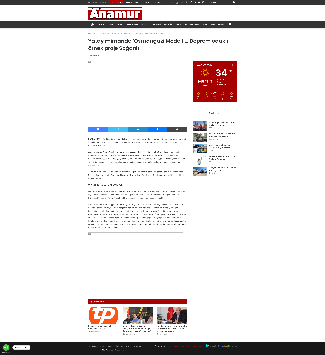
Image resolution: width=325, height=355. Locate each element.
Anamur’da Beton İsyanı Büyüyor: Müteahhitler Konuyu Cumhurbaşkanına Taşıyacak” (137, 328)
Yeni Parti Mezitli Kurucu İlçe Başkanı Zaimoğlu (222, 157)
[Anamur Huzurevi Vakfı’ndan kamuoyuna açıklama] (200, 137)
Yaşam (179, 24)
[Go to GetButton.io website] (6, 352)
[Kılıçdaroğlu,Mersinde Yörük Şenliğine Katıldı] (200, 126)
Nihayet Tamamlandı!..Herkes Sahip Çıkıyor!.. (143, 2)
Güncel (101, 24)
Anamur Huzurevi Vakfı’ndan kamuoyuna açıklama (222, 135)
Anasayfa (94, 33)
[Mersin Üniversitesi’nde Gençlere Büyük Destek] (200, 148)
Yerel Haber (132, 24)
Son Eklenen (215, 113)
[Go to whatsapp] (6, 347)
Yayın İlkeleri (185, 346)
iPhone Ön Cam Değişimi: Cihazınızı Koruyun (99, 327)
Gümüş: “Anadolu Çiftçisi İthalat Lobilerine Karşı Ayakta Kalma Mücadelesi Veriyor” (172, 328)
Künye (194, 346)
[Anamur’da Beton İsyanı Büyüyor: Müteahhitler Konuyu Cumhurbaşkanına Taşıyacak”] (138, 315)
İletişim (201, 346)
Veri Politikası (173, 346)
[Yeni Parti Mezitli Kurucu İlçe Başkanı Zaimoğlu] (200, 160)
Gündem (102, 33)
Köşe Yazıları (209, 24)
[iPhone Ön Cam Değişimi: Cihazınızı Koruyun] (103, 315)
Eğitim (221, 24)
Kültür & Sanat (192, 24)
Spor (111, 24)
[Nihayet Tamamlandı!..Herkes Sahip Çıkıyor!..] (200, 171)
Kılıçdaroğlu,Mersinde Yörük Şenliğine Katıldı (222, 123)
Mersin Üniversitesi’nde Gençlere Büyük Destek (219, 146)
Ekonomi (157, 24)
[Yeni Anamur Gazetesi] (115, 13)
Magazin (145, 24)
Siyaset (119, 24)
